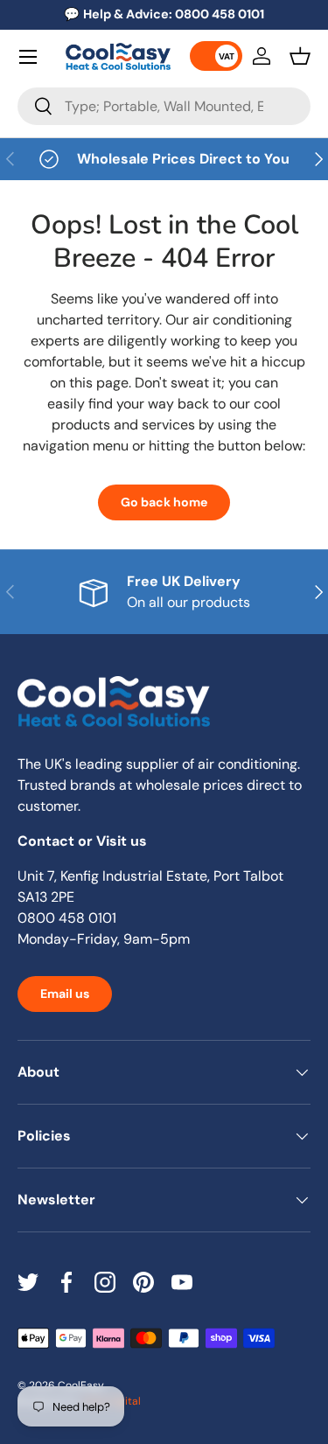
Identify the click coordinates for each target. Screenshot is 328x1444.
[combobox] (164, 106)
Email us (64, 993)
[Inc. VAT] (216, 56)
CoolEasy (80, 1385)
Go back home (164, 502)
